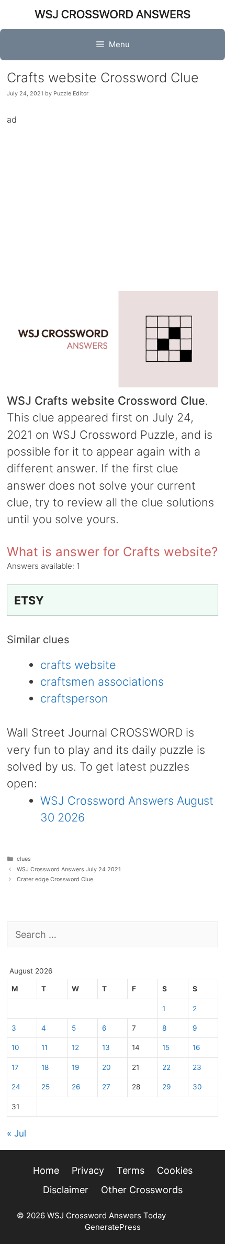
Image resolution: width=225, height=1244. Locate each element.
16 (196, 1047)
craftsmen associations (102, 681)
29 (166, 1087)
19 (75, 1067)
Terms (130, 1170)
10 (15, 1047)
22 (166, 1067)
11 (44, 1047)
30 (197, 1087)
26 (76, 1087)
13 (106, 1047)
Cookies (175, 1170)
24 (16, 1087)
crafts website (78, 665)
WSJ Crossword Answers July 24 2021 (69, 869)
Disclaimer (65, 1189)
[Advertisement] (112, 200)
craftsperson (74, 698)
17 (15, 1067)
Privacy (88, 1170)
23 (197, 1067)
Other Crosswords (142, 1189)
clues (24, 859)
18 (45, 1067)
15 (166, 1047)
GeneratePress (113, 1227)
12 (75, 1047)
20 (106, 1067)
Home (46, 1170)
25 (45, 1087)
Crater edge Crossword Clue (55, 879)
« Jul (16, 1133)
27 (106, 1087)
